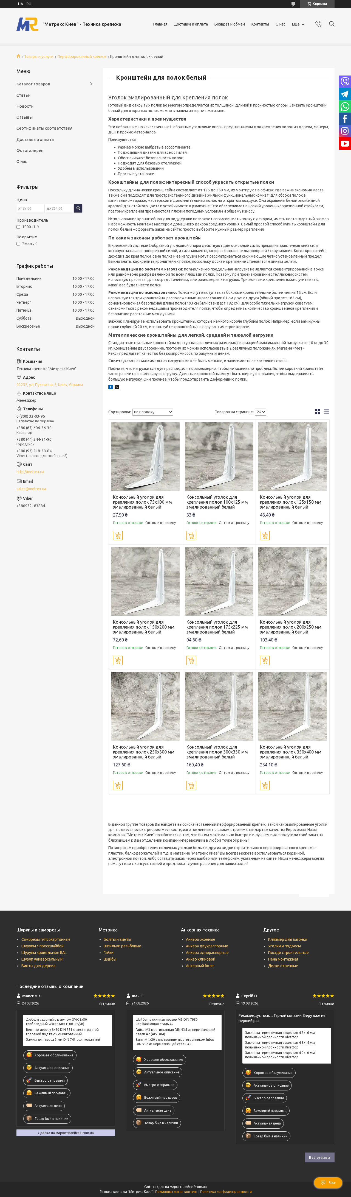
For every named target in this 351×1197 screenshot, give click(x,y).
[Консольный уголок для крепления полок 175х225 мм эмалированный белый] (219, 581)
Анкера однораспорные (207, 952)
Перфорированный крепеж (82, 56)
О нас (280, 24)
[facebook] (110, 388)
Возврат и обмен (229, 24)
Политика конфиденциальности (226, 1191)
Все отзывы (319, 1157)
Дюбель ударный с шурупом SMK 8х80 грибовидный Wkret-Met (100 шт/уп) (56, 1022)
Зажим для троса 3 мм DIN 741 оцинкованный (63, 1039)
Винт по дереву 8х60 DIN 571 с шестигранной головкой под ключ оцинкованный (62, 1032)
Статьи (23, 95)
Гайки (109, 952)
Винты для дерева (38, 966)
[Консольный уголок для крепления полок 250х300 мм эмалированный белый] (145, 706)
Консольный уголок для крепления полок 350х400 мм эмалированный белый (290, 751)
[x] (117, 388)
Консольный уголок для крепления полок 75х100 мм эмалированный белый (142, 502)
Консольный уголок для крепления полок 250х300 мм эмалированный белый (143, 751)
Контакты (260, 24)
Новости (24, 106)
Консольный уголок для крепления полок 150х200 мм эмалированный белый (143, 627)
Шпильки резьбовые (122, 946)
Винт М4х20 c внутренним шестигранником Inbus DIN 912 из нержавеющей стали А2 (175, 1042)
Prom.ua (200, 1186)
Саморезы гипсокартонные (45, 939)
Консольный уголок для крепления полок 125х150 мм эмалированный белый (290, 502)
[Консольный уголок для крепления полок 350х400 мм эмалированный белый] (292, 706)
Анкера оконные (200, 939)
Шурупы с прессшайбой (42, 946)
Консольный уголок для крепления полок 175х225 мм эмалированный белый (217, 627)
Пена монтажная (283, 959)
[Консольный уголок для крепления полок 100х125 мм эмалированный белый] (219, 456)
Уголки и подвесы (284, 946)
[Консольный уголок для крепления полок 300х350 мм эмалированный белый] (219, 706)
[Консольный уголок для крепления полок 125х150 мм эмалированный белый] (292, 456)
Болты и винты (117, 939)
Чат (332, 1183)
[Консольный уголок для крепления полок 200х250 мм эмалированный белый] (292, 581)
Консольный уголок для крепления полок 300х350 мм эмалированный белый (217, 751)
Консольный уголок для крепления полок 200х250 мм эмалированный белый (290, 627)
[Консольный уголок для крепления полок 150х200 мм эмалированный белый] (145, 581)
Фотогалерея (29, 150)
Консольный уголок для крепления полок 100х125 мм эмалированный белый (217, 502)
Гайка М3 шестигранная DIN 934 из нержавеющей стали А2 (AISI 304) (175, 1032)
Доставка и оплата (191, 24)
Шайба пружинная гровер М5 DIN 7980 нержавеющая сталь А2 (167, 1022)
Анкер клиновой (200, 959)
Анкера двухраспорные (207, 946)
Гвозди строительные (288, 952)
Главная (160, 24)
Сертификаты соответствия (44, 128)
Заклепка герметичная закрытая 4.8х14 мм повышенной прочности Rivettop (280, 1045)
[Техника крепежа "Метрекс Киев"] (27, 24)
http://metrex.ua (30, 472)
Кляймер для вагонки (287, 939)
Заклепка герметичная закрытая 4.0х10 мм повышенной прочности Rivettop (280, 1055)
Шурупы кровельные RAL (44, 952)
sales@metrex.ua (31, 489)
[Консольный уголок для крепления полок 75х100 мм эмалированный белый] (145, 456)
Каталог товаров (33, 84)
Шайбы (110, 959)
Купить (118, 535)
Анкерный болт (200, 966)
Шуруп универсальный (42, 959)
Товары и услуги (38, 56)
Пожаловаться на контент (176, 1191)
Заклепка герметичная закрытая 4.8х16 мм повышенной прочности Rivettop (280, 1035)
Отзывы (24, 117)
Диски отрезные (283, 966)
